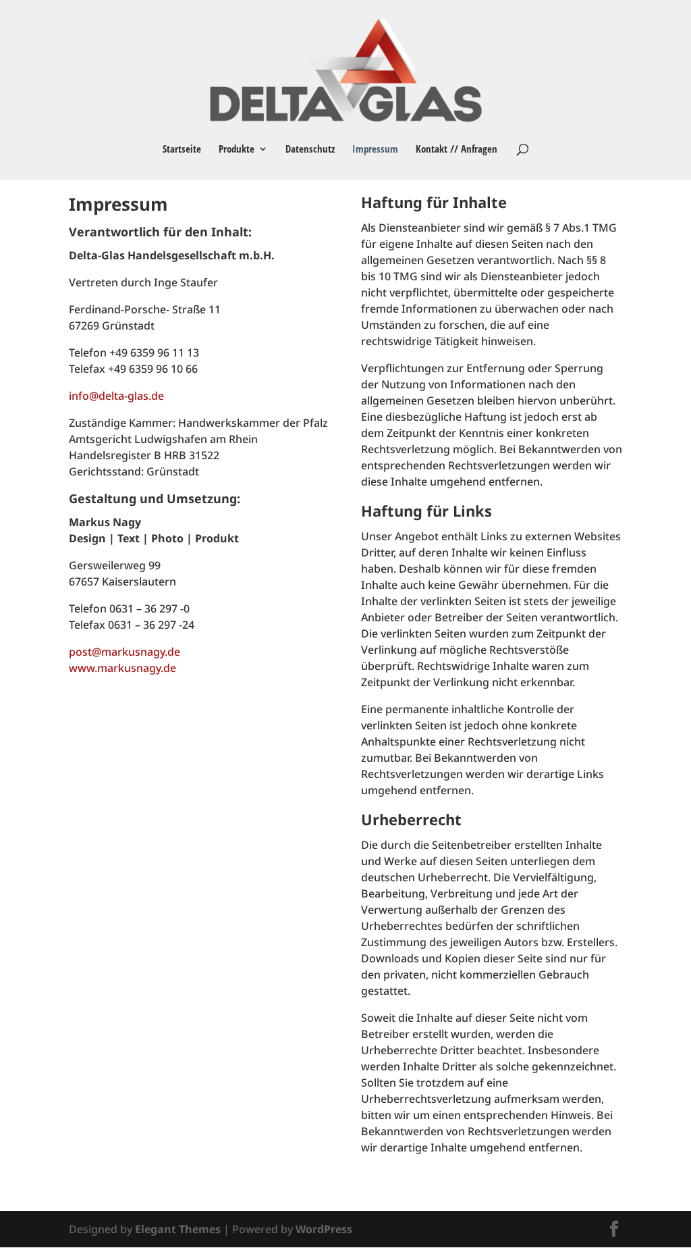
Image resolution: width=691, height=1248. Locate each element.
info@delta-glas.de (116, 395)
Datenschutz (310, 149)
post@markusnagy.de (124, 651)
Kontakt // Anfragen (456, 149)
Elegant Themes (178, 1229)
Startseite (182, 149)
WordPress (324, 1229)
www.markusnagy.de (122, 667)
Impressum (375, 149)
